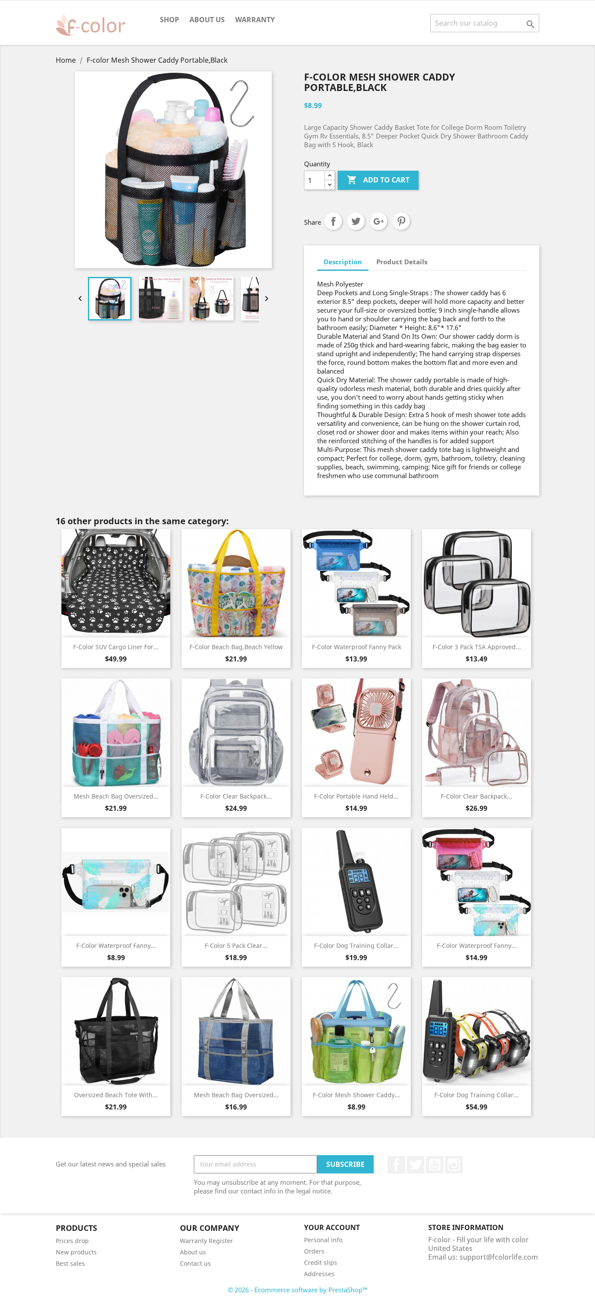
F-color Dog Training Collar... (356, 945)
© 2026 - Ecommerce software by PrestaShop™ (298, 1289)
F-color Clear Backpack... (236, 796)
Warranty (255, 19)
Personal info (323, 1240)
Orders (314, 1251)
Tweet (356, 221)
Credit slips (320, 1262)
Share (333, 221)
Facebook (396, 1164)
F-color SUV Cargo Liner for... (116, 647)
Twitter (415, 1164)
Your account (332, 1227)
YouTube (434, 1164)
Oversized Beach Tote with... (116, 1095)
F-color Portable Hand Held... (356, 796)
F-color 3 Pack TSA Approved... (477, 647)
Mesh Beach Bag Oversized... (116, 796)
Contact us (195, 1263)
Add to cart (378, 180)
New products (76, 1252)
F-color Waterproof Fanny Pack (356, 647)
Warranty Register (206, 1241)
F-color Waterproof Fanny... (116, 945)
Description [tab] (343, 261)
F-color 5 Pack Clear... (236, 945)
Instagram (454, 1164)
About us (207, 19)
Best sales (70, 1263)
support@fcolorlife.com (499, 1257)
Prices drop (72, 1241)
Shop (169, 19)
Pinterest (401, 221)
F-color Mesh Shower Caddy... (356, 1095)
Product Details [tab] (401, 261)
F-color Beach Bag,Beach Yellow (236, 647)
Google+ (378, 221)
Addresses (319, 1274)
